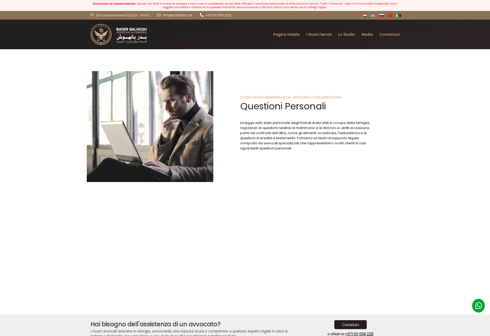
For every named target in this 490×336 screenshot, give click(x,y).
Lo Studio (346, 34)
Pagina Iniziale (286, 34)
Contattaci (389, 34)
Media (367, 34)
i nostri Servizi (319, 34)
